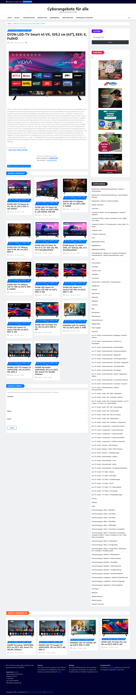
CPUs (93, 238)
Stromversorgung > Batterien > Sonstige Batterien (107, 570)
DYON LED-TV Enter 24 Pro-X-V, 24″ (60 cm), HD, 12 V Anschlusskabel (46, 247)
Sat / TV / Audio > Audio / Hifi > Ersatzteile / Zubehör (107, 397)
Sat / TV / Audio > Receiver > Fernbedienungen (105, 453)
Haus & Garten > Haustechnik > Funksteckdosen (106, 282)
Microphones (96, 312)
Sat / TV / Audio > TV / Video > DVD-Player (104, 476)
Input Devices (96, 293)
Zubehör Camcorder (98, 604)
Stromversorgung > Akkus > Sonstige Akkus (105, 545)
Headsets (94, 290)
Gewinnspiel (54, 18)
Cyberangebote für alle (68, 9)
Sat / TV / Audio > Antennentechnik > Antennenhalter (107, 347)
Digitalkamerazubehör (98, 249)
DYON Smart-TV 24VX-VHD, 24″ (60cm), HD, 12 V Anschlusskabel (75, 247)
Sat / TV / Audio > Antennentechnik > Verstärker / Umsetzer (109, 384)
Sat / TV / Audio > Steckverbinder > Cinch (104, 460)
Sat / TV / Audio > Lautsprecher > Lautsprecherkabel (107, 434)
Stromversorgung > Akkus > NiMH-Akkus (104, 525)
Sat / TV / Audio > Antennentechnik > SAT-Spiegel (106, 370)
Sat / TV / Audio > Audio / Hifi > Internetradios (105, 411)
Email (9, 419)
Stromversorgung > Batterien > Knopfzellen (105, 562)
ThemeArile (49, 692)
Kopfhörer (95, 301)
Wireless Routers (97, 600)
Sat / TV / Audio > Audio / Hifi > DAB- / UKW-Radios (107, 393)
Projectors (95, 331)
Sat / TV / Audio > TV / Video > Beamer (103, 472)
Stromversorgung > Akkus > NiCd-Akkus (104, 521)
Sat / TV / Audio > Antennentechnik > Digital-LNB (106, 355)
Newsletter (42, 18)
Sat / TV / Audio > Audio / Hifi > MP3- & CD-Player (106, 415)
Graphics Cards (96, 270)
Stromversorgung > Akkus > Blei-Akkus (103, 510)
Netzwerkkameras (97, 320)
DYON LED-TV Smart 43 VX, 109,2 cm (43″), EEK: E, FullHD (29, 23)
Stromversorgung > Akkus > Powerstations (104, 541)
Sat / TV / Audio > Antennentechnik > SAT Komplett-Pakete (109, 359)
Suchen (96, 31)
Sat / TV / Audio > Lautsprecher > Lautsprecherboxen (107, 430)
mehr (16, 672)
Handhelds (95, 274)
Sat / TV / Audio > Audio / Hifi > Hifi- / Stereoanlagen (107, 407)
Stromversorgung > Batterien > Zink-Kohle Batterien (107, 573)
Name (9, 411)
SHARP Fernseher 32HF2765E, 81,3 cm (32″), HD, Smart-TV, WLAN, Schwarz (46, 370)
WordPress (30, 692)
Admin (12, 42)
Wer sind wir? (67, 18)
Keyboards (95, 297)
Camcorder (95, 208)
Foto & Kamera (96, 263)
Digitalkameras (96, 245)
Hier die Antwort (52, 160)
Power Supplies (96, 328)
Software (94, 502)
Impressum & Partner (84, 18)
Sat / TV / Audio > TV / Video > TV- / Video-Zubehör (106, 487)
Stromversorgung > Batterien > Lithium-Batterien (106, 566)
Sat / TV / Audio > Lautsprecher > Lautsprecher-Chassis (108, 426)
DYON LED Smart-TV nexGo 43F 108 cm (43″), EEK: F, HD (46, 289)
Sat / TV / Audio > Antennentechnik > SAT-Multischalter (108, 366)
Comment (10, 396)
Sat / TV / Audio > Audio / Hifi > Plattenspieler (105, 418)
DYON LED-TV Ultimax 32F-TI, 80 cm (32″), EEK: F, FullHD (74, 203)
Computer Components (99, 234)
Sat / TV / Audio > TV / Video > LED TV (19, 166)
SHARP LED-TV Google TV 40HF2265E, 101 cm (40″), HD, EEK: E (19, 369)
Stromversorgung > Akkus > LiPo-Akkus (103, 517)
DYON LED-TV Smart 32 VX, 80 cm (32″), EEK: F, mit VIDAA (18, 206)
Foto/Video (95, 267)
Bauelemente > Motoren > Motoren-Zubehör (105, 201)
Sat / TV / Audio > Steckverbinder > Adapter (105, 456)
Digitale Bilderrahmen (98, 242)
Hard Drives (95, 278)
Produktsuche (29, 18)
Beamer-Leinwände (97, 205)
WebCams (95, 593)
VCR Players (95, 589)
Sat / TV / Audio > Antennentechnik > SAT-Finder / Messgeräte (110, 362)
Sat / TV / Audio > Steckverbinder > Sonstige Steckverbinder (109, 468)
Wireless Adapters (97, 596)
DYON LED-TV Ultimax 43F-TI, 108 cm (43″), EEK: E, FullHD (19, 286)
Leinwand (95, 305)
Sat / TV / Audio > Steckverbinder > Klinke (104, 464)
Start (10, 18)
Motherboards (96, 316)
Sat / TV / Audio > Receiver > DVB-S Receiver (105, 445)
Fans (93, 259)
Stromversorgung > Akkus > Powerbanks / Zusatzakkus (108, 529)
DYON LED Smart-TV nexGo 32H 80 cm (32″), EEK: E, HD (17, 329)
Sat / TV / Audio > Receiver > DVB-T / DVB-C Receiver (107, 449)
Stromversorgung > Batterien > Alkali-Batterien (106, 554)
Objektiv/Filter (96, 324)
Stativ (93, 506)
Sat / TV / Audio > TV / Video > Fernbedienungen (106, 479)
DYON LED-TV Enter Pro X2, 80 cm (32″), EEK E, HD (46, 327)
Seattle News (39, 692)
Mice (93, 309)
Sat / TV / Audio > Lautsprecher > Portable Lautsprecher (108, 441)
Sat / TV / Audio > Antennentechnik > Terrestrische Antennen (110, 380)
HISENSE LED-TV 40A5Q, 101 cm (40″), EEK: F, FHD (74, 326)
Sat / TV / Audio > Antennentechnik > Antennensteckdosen (109, 351)
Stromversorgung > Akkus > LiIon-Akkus (104, 514)
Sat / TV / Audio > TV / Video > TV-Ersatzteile (105, 491)
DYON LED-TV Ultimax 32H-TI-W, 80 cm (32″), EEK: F (17, 249)
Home (9, 23)
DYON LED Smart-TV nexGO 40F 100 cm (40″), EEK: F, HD (74, 289)
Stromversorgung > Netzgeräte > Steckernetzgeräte (107, 585)
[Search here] (129, 18)
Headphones (95, 286)
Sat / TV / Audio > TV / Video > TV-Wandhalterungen (107, 495)
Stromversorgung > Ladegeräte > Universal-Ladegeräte (108, 581)
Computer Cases (97, 230)
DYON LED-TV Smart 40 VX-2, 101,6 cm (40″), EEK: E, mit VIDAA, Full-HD (47, 209)
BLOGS (17, 18)
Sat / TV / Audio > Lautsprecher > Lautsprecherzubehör (108, 437)
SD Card (94, 498)
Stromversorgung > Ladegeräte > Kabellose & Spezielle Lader (110, 577)
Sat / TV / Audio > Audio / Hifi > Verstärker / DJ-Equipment (109, 422)
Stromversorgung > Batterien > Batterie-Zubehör (106, 558)
